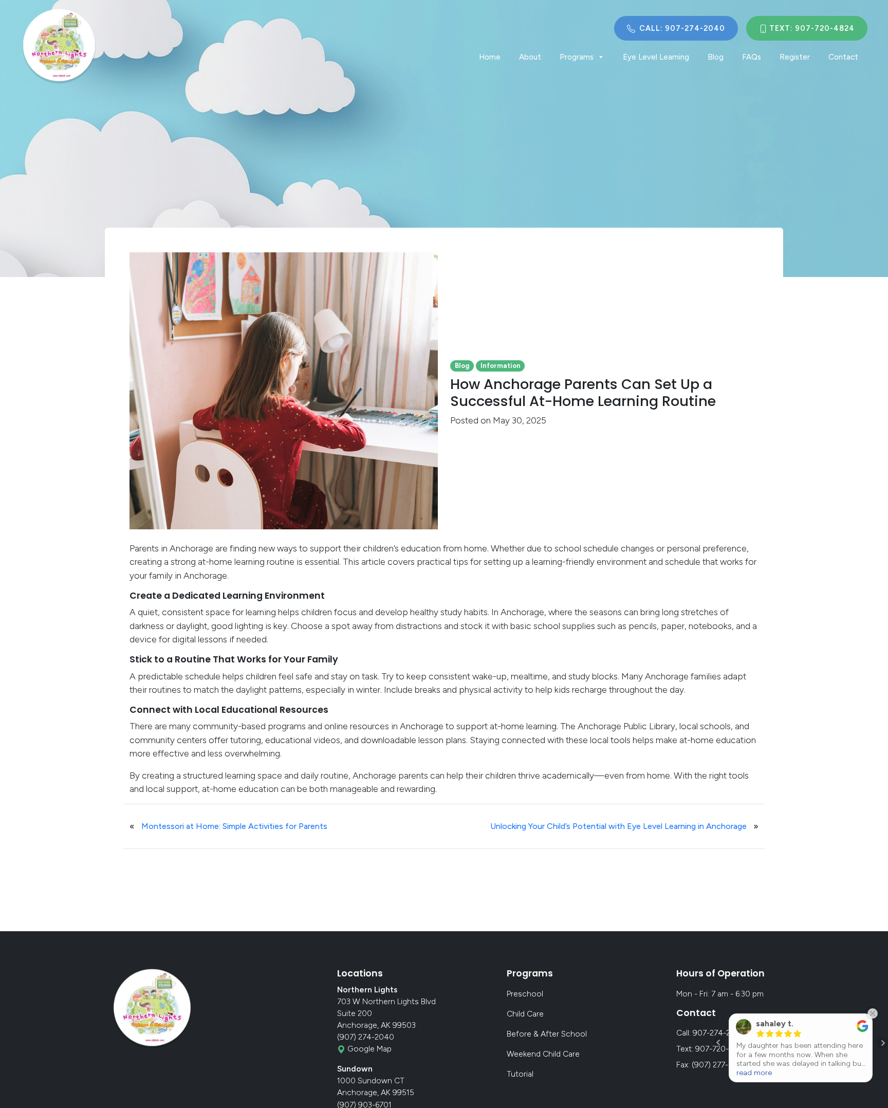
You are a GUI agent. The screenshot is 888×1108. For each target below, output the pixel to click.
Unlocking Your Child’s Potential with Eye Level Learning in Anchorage (618, 826)
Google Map (368, 1049)
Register (795, 57)
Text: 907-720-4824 (811, 28)
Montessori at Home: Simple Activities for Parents (234, 826)
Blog (716, 57)
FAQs (751, 57)
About (530, 57)
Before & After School (547, 1034)
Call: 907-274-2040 (681, 28)
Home (490, 57)
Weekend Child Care (543, 1054)
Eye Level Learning (656, 57)
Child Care (525, 1014)
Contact (843, 57)
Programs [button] (577, 57)
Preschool (525, 994)
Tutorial (520, 1074)
